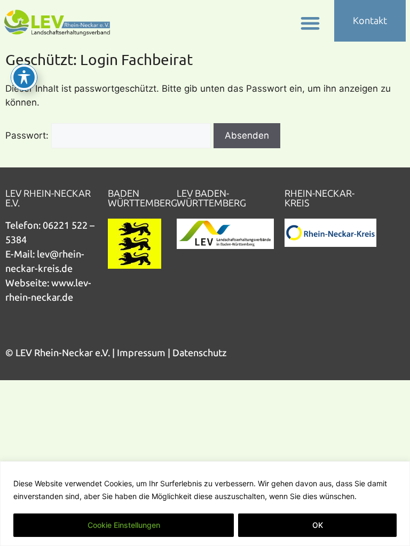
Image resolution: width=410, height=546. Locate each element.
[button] (310, 22)
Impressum (141, 353)
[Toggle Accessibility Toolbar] (24, 77)
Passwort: (28, 135)
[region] (205, 503)
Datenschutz (199, 353)
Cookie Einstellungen (124, 524)
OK (317, 524)
